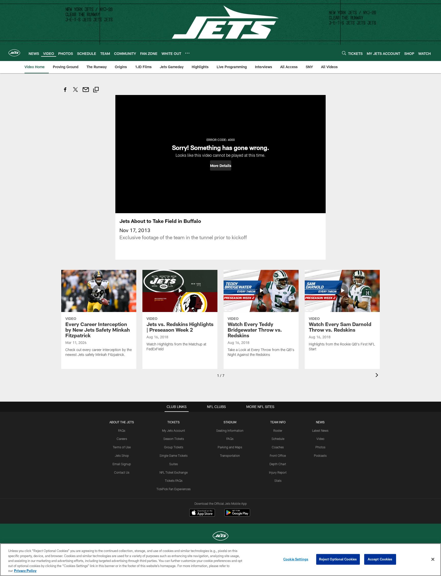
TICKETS (173, 422)
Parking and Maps (230, 447)
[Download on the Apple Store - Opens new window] (202, 513)
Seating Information (229, 430)
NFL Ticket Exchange (174, 472)
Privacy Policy (25, 571)
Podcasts (320, 455)
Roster (277, 430)
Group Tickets (173, 447)
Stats (277, 480)
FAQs (121, 430)
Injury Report (278, 472)
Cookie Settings (295, 559)
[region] (220, 559)
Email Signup (122, 464)
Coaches (278, 447)
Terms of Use (122, 447)
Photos (320, 447)
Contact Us (121, 472)
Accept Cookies (380, 559)
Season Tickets (173, 438)
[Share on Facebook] (65, 92)
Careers (122, 438)
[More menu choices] (187, 53)
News (320, 422)
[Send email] (86, 92)
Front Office (278, 455)
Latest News (320, 430)
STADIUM (230, 422)
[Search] (344, 53)
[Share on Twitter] (75, 92)
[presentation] (378, 375)
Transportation (230, 455)
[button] (220, 165)
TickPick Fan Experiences (173, 489)
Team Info (278, 422)
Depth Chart (278, 464)
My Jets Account (173, 430)
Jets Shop (122, 455)
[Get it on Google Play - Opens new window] (237, 515)
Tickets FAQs (173, 480)
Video (320, 438)
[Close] (432, 559)
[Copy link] (96, 90)
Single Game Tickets (174, 455)
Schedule (278, 438)
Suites (173, 464)
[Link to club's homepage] (14, 53)
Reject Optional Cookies (338, 559)
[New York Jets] (220, 536)
